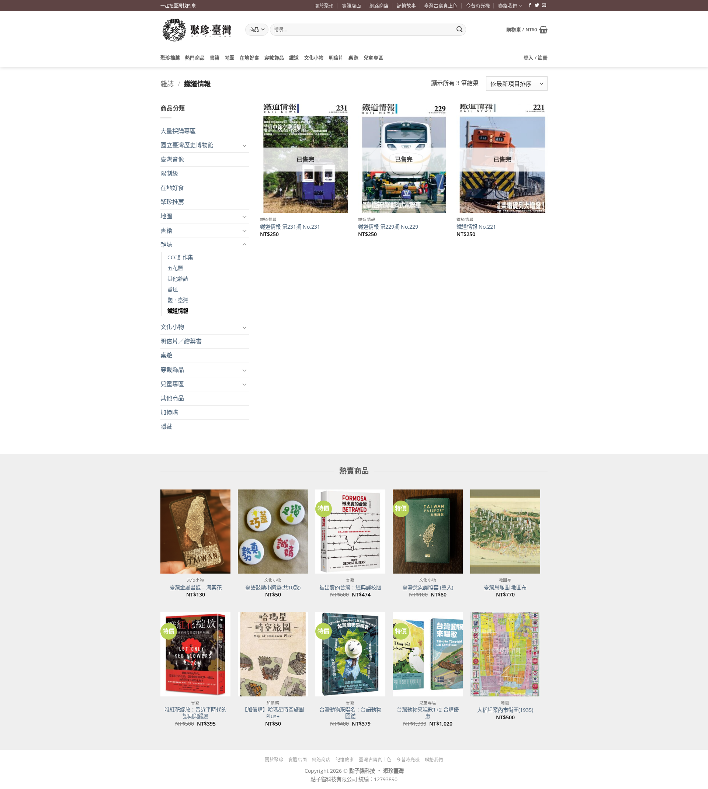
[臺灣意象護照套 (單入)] (428, 531)
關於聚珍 (324, 5)
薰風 (172, 289)
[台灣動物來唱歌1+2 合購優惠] (428, 654)
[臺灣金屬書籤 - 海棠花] (195, 531)
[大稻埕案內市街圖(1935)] (505, 654)
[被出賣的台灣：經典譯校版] (350, 531)
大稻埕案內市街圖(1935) (505, 710)
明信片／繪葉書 (181, 341)
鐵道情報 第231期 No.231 (290, 227)
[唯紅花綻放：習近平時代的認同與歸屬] (195, 654)
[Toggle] (244, 145)
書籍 (215, 57)
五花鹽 (175, 267)
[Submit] (459, 30)
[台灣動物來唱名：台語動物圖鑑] (350, 654)
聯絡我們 (507, 5)
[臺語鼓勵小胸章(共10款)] (273, 531)
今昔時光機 (478, 5)
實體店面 (351, 5)
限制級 (169, 173)
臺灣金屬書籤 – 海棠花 (196, 587)
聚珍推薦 (170, 57)
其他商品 (172, 398)
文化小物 (314, 57)
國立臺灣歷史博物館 (187, 145)
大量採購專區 (178, 131)
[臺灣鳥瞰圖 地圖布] (505, 531)
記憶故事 (406, 5)
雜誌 (167, 83)
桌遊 (353, 57)
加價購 (169, 412)
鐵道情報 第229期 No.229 (388, 227)
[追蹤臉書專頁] (530, 5)
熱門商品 (195, 57)
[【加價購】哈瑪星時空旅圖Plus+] (273, 654)
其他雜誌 (177, 278)
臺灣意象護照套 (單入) (427, 587)
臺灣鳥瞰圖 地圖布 (505, 587)
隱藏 (166, 426)
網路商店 (379, 5)
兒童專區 (373, 57)
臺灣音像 (172, 159)
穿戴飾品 (274, 57)
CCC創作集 (180, 257)
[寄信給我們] (544, 5)
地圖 (230, 57)
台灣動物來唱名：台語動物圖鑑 (350, 713)
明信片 (336, 57)
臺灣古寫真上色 (441, 5)
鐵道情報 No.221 (476, 227)
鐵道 (294, 57)
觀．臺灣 (177, 300)
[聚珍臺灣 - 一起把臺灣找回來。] (197, 29)
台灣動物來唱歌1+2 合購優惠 (428, 713)
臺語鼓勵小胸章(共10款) (273, 587)
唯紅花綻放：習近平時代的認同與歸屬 (195, 713)
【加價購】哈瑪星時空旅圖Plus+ (273, 713)
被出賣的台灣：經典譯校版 (350, 587)
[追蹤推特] (537, 5)
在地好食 (249, 57)
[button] (527, 29)
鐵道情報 (177, 310)
